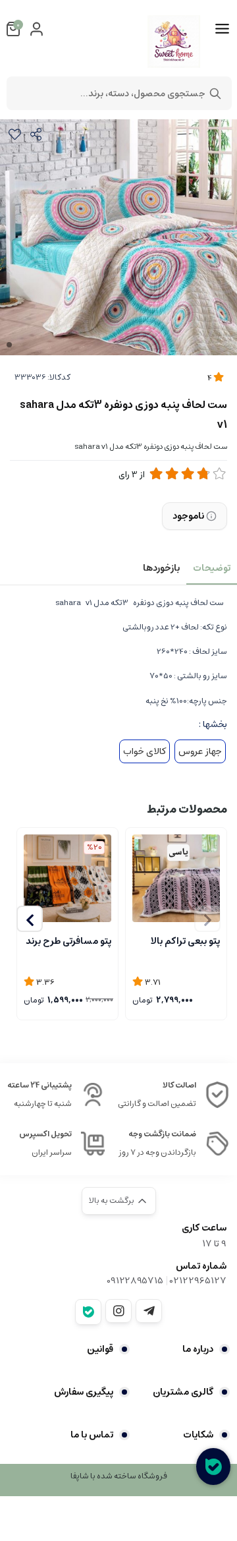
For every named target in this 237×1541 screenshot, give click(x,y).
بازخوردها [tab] (161, 568)
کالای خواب (144, 751)
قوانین (100, 1349)
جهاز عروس (200, 751)
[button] (29, 919)
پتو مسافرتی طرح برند (68, 941)
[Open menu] (222, 29)
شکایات (198, 1434)
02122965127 (198, 1281)
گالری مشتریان (183, 1392)
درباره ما (197, 1349)
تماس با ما (91, 1434)
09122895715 (135, 1281)
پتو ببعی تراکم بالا (185, 941)
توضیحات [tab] (211, 568)
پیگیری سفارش (83, 1392)
